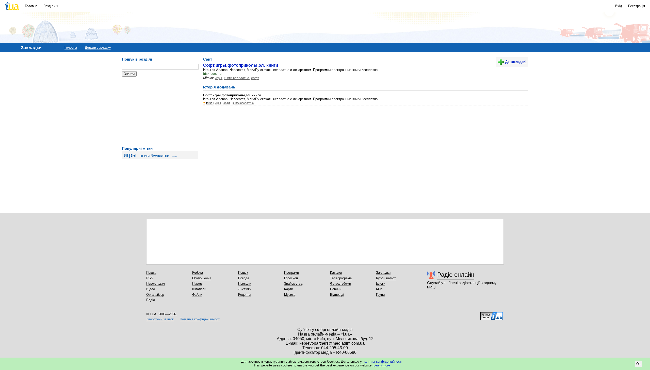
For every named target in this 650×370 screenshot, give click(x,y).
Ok (638, 364)
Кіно (379, 289)
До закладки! (515, 62)
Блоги (380, 283)
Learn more (381, 365)
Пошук (243, 272)
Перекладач (155, 283)
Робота (197, 272)
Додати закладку (98, 47)
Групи (380, 295)
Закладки (383, 272)
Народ (197, 283)
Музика (289, 295)
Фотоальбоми (340, 283)
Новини (335, 289)
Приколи (244, 283)
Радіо (150, 300)
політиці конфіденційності (382, 361)
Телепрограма (341, 278)
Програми (291, 272)
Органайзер (155, 295)
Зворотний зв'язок (160, 319)
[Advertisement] (160, 111)
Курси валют (386, 278)
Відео (150, 289)
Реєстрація (636, 6)
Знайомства (293, 283)
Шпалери (199, 289)
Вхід (618, 6)
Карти (288, 289)
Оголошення (201, 278)
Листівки (244, 289)
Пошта (151, 272)
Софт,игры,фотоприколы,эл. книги (240, 65)
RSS (149, 278)
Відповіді (337, 295)
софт (174, 156)
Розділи (49, 6)
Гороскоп (291, 278)
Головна (31, 6)
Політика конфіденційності (200, 319)
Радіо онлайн (455, 274)
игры (130, 155)
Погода (243, 278)
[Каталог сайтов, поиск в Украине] (491, 314)
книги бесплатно (154, 156)
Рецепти (244, 295)
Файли (197, 295)
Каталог (336, 272)
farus (209, 102)
